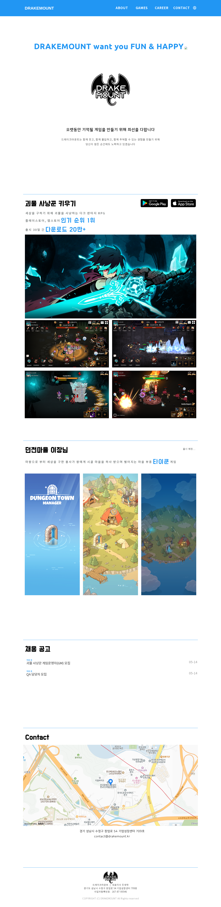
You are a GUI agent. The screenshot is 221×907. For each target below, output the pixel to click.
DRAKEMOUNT (39, 8)
